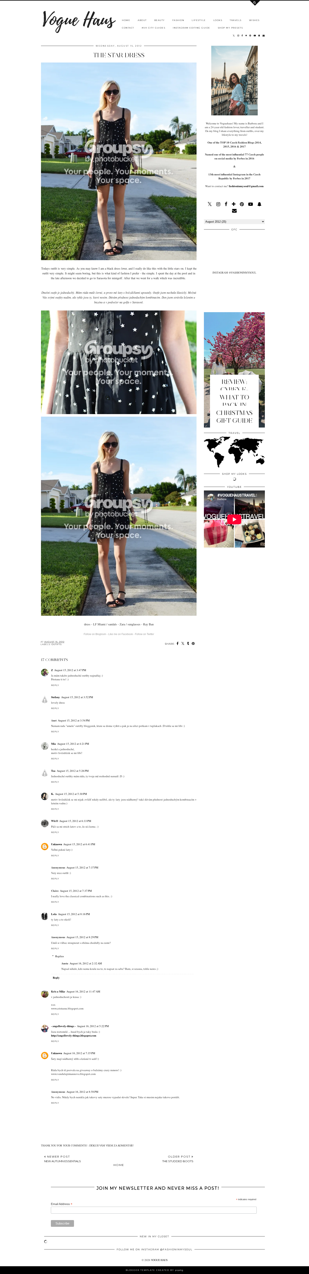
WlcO (54, 821)
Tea (53, 771)
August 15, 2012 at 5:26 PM (73, 771)
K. (52, 794)
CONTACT (128, 27)
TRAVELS (236, 20)
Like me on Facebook (120, 634)
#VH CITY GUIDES (153, 27)
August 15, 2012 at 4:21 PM (73, 744)
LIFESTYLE (199, 20)
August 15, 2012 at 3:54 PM (74, 720)
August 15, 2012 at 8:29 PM (82, 937)
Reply (55, 685)
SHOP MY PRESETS (230, 27)
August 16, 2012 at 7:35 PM (79, 1053)
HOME (126, 20)
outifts (57, 644)
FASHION (178, 20)
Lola (54, 914)
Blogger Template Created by (154, 1270)
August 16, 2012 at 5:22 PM (93, 1026)
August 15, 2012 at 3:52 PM (77, 697)
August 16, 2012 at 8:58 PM (82, 1092)
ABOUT (142, 20)
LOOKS (217, 20)
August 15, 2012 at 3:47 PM (70, 670)
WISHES (254, 20)
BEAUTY (159, 20)
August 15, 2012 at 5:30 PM (71, 794)
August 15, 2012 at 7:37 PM (82, 867)
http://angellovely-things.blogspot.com (73, 1035)
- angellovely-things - (63, 1026)
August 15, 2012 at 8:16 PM (74, 914)
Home (119, 1165)
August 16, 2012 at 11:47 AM (83, 991)
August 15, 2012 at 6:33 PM (75, 821)
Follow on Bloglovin (95, 634)
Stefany (55, 697)
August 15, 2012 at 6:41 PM (79, 844)
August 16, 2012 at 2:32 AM (86, 963)
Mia (53, 744)
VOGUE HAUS (159, 1260)
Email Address (61, 1204)
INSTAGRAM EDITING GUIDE (191, 27)
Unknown (56, 844)
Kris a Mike (58, 991)
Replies (59, 956)
